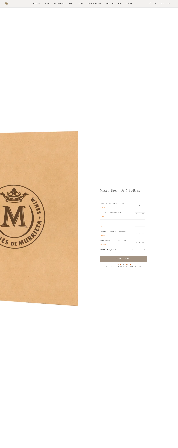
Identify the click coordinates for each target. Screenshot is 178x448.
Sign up (128, 264)
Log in (118, 264)
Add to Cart (123, 258)
